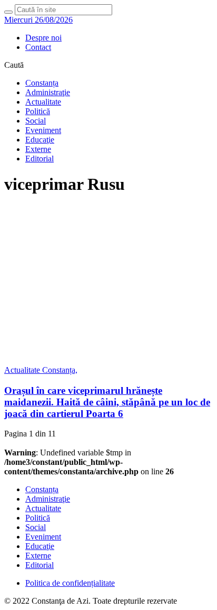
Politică (37, 111)
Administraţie (47, 92)
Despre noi (43, 37)
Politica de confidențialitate (70, 582)
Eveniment (43, 130)
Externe (38, 149)
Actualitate (43, 101)
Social (35, 120)
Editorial (39, 158)
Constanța (41, 82)
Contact (38, 47)
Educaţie (39, 139)
